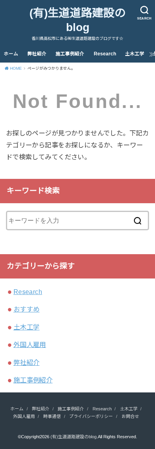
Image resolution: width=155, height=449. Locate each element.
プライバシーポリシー (91, 416)
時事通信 (52, 416)
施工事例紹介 (70, 53)
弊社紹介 (36, 53)
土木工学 (134, 53)
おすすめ (27, 309)
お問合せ (130, 416)
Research (105, 53)
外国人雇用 (30, 344)
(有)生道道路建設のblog (77, 20)
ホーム (11, 53)
